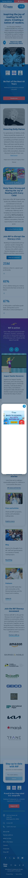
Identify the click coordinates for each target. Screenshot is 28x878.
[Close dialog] (24, 406)
